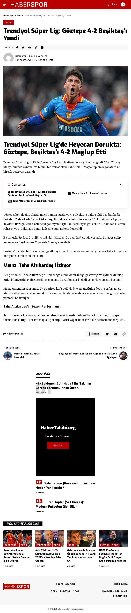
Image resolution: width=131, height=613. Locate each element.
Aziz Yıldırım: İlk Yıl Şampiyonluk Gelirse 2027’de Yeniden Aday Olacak (48, 555)
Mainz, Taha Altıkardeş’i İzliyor (89, 193)
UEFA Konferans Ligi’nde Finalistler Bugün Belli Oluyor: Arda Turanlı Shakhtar (112, 555)
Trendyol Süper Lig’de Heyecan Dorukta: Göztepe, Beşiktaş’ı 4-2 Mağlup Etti (32, 193)
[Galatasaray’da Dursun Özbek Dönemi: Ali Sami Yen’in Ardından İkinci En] (81, 538)
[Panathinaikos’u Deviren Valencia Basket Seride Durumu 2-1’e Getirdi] (17, 538)
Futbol (104, 545)
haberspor (20, 56)
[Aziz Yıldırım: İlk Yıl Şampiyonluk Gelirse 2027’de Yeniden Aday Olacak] (49, 538)
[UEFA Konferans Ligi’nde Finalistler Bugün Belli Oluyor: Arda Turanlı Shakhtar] (113, 538)
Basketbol (11, 545)
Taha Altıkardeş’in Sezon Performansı (34, 200)
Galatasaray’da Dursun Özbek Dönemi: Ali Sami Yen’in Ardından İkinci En (81, 555)
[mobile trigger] (6, 4)
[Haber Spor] (29, 4)
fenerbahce (44, 545)
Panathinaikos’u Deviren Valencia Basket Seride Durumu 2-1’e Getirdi (16, 555)
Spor (8, 22)
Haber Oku (58, 445)
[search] (107, 4)
